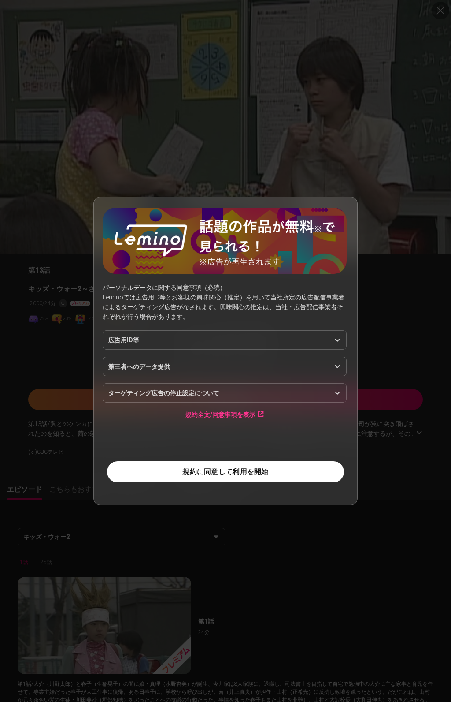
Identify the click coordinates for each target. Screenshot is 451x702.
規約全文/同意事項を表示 (220, 414)
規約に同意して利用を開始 (225, 471)
